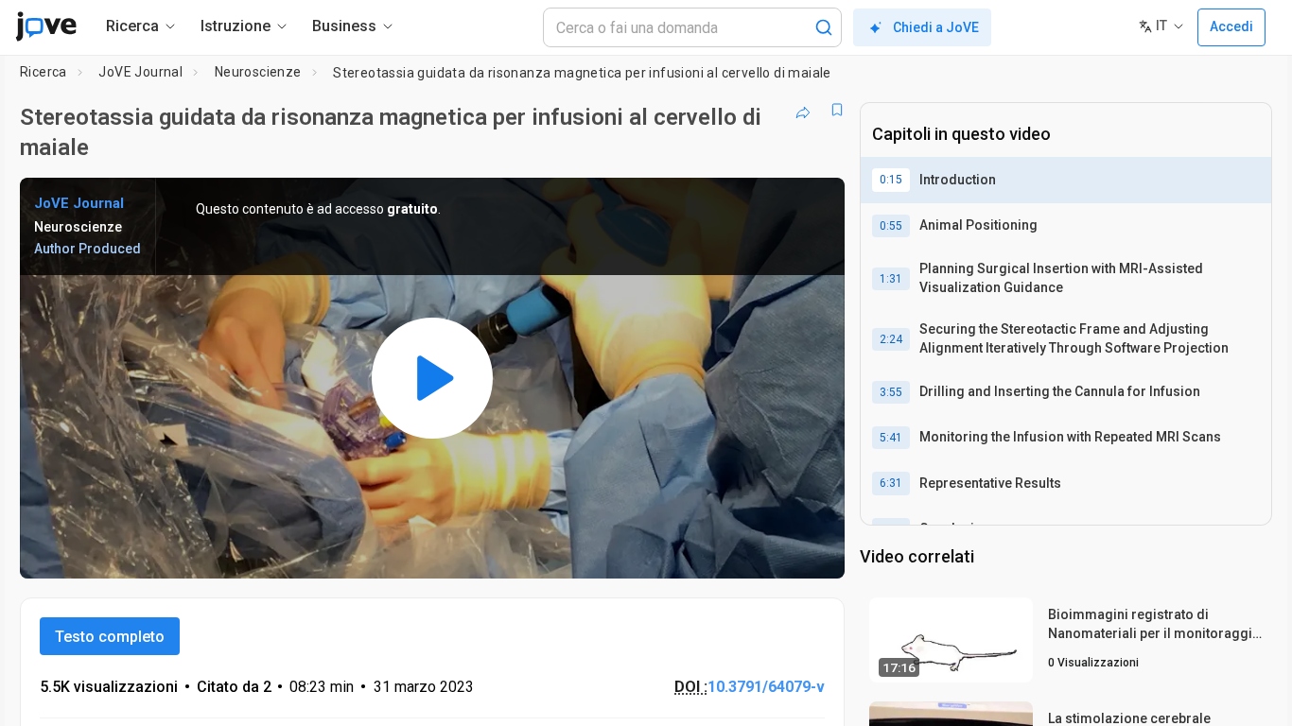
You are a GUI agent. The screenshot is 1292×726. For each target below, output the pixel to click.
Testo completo (110, 637)
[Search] (823, 27)
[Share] (803, 109)
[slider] (328, 551)
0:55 (891, 226)
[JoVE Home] (46, 26)
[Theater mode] (814, 552)
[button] (814, 204)
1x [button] (733, 552)
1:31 (891, 278)
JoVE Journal (140, 71)
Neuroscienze (258, 71)
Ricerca (43, 71)
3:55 (891, 392)
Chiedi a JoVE (936, 27)
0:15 (891, 179)
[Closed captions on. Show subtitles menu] (771, 552)
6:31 (891, 483)
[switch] (624, 552)
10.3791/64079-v (766, 687)
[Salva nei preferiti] (837, 109)
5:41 (891, 437)
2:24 (891, 339)
